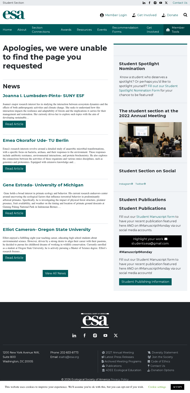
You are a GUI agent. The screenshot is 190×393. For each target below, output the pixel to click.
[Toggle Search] (185, 15)
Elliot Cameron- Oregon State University (47, 229)
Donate (172, 15)
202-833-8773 (69, 352)
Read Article (14, 124)
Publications (113, 366)
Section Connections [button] (41, 30)
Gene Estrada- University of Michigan (43, 184)
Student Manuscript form (155, 216)
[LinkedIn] (144, 3)
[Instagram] (155, 3)
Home (7, 29)
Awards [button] (66, 29)
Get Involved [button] (153, 30)
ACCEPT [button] (177, 387)
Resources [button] (84, 29)
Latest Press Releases (119, 357)
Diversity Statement (164, 352)
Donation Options (162, 370)
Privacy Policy (120, 379)
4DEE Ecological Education (123, 370)
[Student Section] (14, 15)
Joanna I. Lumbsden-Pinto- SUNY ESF (43, 95)
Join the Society (162, 357)
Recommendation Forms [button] (125, 30)
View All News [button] (55, 273)
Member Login (116, 15)
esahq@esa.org (69, 357)
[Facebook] (149, 3)
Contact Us (180, 2)
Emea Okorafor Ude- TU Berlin (36, 140)
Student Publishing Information (145, 281)
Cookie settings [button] (157, 387)
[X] (166, 3)
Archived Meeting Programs (122, 361)
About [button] (21, 29)
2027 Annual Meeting (119, 352)
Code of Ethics (160, 361)
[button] (176, 29)
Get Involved (147, 15)
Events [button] (102, 29)
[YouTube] (160, 3)
